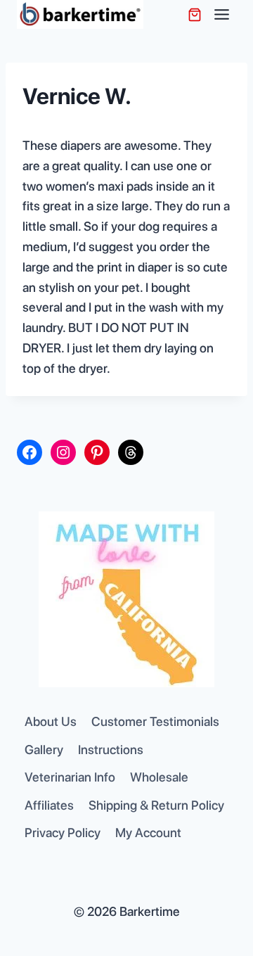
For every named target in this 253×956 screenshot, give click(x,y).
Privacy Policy (62, 832)
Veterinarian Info (70, 777)
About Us (51, 721)
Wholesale (159, 777)
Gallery (44, 749)
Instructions (110, 749)
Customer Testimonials (155, 721)
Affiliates (49, 805)
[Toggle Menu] (221, 14)
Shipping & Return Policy (156, 805)
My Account (148, 832)
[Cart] (195, 15)
